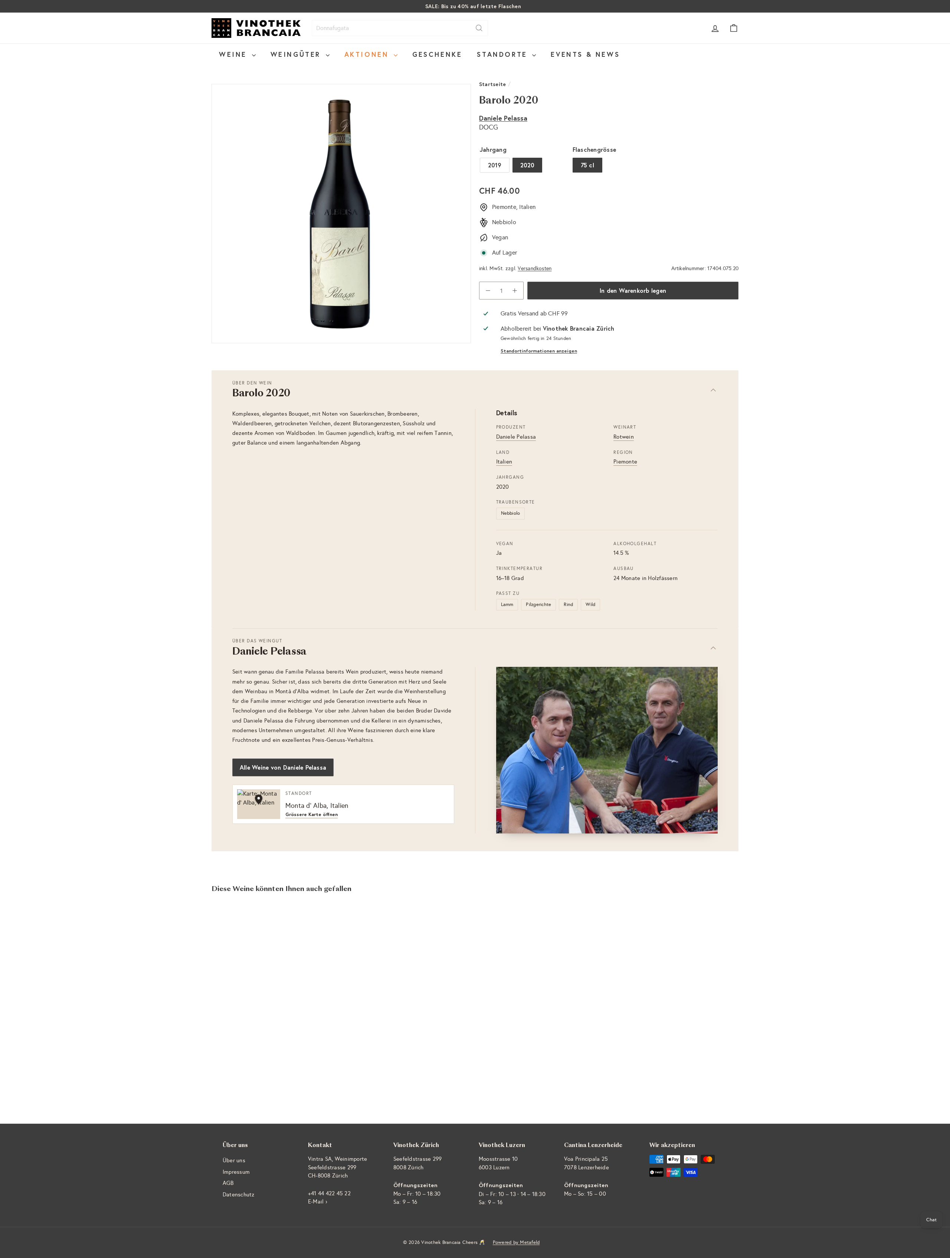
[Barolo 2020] (252, 980)
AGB (228, 1183)
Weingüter (297, 54)
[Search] (479, 28)
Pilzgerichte (538, 604)
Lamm (507, 604)
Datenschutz (239, 1194)
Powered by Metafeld (516, 1242)
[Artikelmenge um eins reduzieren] (488, 290)
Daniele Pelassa (503, 118)
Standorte (503, 54)
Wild (590, 604)
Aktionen (368, 54)
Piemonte (625, 461)
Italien (504, 461)
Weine (234, 54)
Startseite (492, 84)
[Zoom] (341, 213)
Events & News (585, 54)
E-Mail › (317, 1201)
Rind (568, 604)
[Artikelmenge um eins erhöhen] (515, 290)
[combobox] (400, 28)
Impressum (236, 1172)
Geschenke (437, 54)
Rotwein (623, 436)
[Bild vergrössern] (607, 750)
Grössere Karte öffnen (311, 815)
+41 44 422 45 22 (329, 1193)
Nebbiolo (510, 513)
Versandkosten (534, 268)
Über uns (234, 1160)
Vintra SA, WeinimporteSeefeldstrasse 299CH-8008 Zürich (337, 1167)
